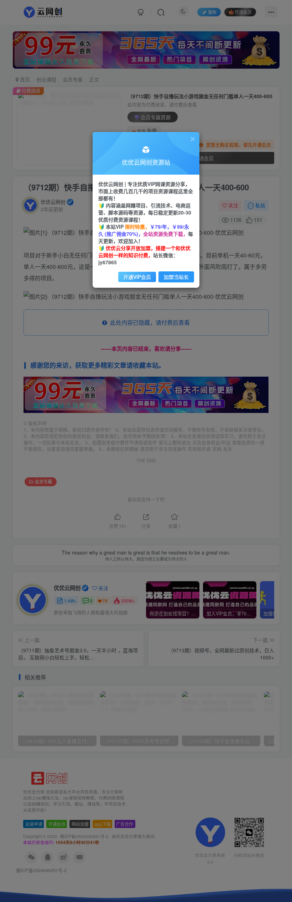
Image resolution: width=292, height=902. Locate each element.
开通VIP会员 (137, 276)
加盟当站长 (176, 276)
